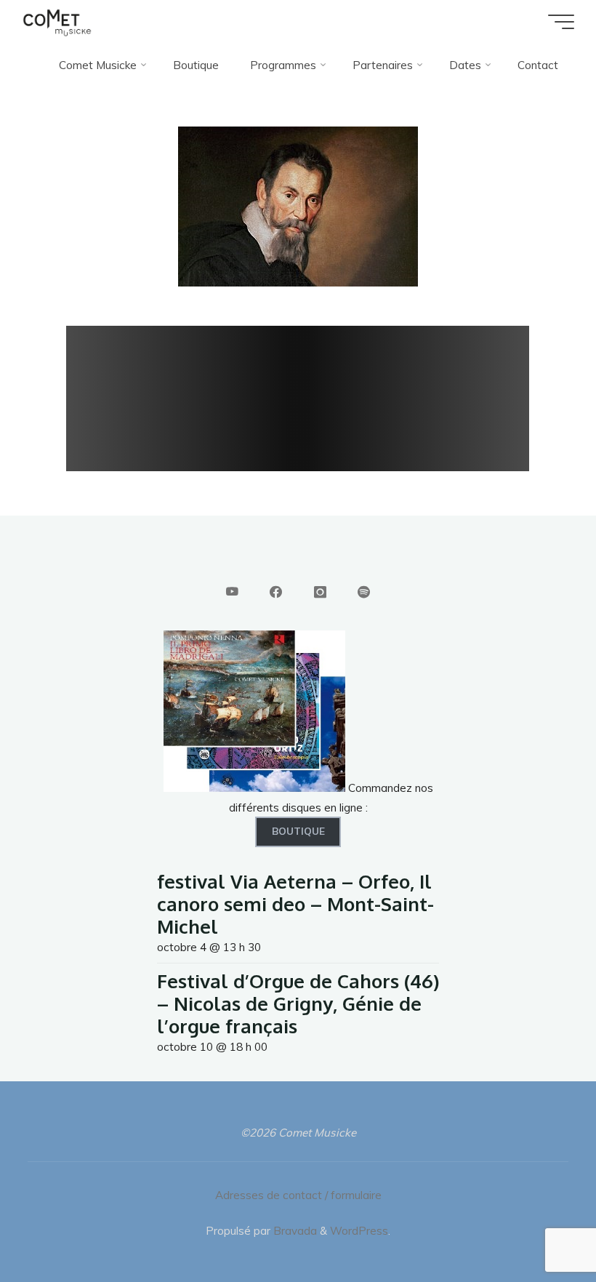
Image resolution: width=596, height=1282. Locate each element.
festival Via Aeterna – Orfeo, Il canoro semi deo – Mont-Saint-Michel (295, 903)
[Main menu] (561, 22)
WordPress (359, 1231)
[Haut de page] (539, 1225)
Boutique (298, 831)
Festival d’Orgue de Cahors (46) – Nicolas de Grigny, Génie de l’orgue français (298, 1003)
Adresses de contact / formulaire (298, 1195)
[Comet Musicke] (57, 21)
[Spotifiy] (363, 592)
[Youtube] (232, 592)
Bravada (293, 1231)
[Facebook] (275, 592)
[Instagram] (319, 592)
